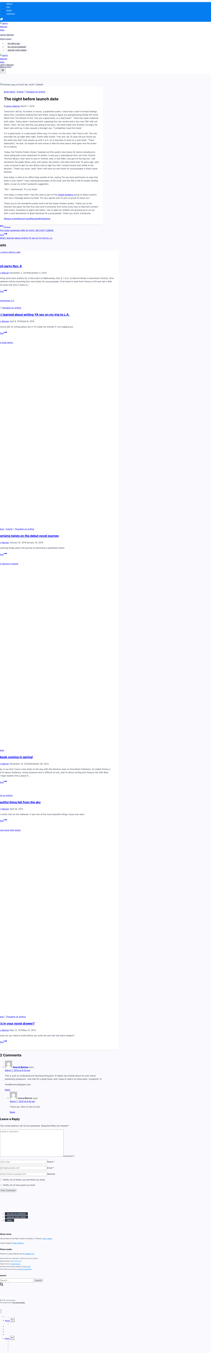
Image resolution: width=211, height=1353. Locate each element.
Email (50, 1168)
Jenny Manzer (13, 106)
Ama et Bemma (20, 1067)
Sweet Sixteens (65, 194)
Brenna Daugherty (25, 1269)
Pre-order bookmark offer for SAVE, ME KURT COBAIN (26, 228)
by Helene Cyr (28, 1254)
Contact (10, 14)
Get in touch (47, 1238)
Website (51, 1174)
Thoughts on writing (35, 92)
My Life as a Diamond (17, 47)
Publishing (44, 218)
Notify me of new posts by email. (19, 1185)
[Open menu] (2, 70)
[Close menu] (0, 1311)
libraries (34, 218)
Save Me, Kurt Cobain (17, 50)
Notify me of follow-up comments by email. (24, 1180)
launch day (23, 218)
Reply (7, 1090)
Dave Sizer (26, 1266)
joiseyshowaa (15, 1264)
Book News (9, 92)
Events (20, 92)
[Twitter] (1, 20)
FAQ (8, 7)
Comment (69, 1156)
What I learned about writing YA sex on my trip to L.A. (26, 236)
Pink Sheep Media (18, 1302)
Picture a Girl (14, 44)
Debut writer (10, 218)
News (9, 10)
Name (51, 1162)
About (9, 4)
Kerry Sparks (18, 1243)
